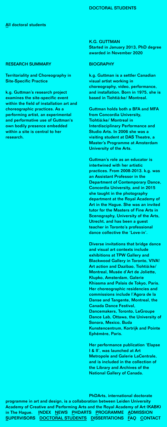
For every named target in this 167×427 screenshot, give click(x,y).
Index (44, 413)
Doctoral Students (63, 418)
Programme (110, 413)
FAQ (132, 418)
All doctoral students (26, 25)
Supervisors (20, 418)
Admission (140, 413)
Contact (150, 418)
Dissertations (107, 418)
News (61, 413)
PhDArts (81, 413)
